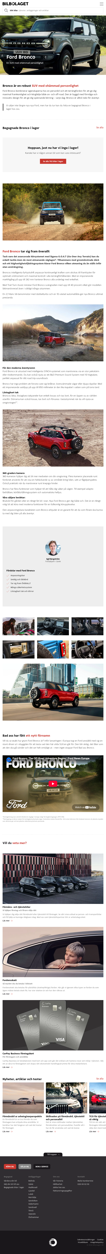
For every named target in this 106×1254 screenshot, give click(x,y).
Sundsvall (32, 1207)
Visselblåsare (83, 1242)
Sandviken (32, 1201)
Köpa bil (10, 1166)
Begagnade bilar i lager (14, 1187)
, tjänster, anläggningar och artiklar (29, 10)
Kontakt (81, 1176)
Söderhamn (33, 1204)
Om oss (56, 1176)
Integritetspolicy (96, 1242)
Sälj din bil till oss (11, 1184)
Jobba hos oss (59, 1187)
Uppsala (32, 1214)
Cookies (100, 1240)
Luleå (30, 1194)
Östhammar (33, 1217)
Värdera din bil (10, 1181)
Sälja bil (25, 1166)
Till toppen (52, 1154)
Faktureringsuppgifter (62, 1191)
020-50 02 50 (83, 1184)
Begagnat (8, 1176)
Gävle (30, 1184)
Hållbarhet (57, 1184)
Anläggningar (34, 1176)
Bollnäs (31, 1181)
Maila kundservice (85, 1181)
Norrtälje (32, 1197)
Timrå (30, 1210)
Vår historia (58, 1181)
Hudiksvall (32, 1187)
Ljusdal (31, 1191)
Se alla (99, 127)
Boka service (42, 1166)
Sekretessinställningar (86, 1240)
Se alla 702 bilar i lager (53, 161)
